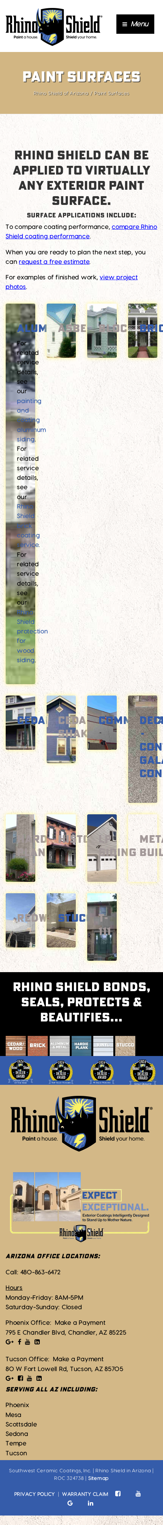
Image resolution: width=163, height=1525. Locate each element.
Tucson (16, 1453)
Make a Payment (80, 1323)
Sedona (17, 1434)
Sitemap (98, 1478)
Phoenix (17, 1405)
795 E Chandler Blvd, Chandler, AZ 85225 (66, 1333)
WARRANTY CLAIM (85, 1494)
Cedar (35, 721)
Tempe (16, 1443)
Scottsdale (21, 1424)
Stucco (79, 918)
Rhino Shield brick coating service (28, 526)
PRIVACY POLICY (34, 1494)
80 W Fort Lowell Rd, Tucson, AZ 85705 (65, 1369)
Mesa (14, 1415)
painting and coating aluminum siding (31, 420)
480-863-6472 (40, 1272)
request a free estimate (54, 262)
